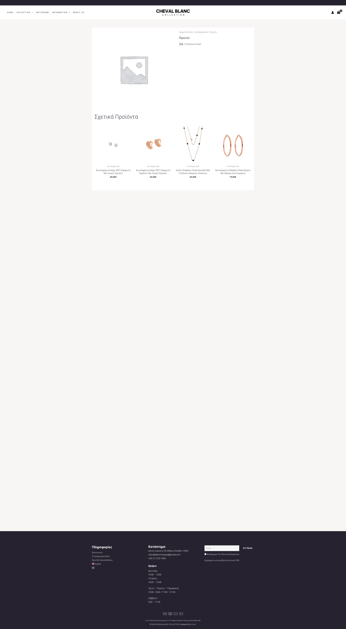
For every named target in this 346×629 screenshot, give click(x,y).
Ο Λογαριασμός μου (101, 556)
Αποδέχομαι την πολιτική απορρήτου (223, 554)
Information (59, 12)
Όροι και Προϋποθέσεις (102, 560)
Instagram (42, 12)
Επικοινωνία (97, 552)
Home (10, 12)
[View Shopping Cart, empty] (339, 12)
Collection (23, 12)
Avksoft (193, 624)
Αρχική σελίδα (186, 32)
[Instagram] (93, 568)
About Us (78, 12)
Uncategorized (201, 32)
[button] (31, 12)
